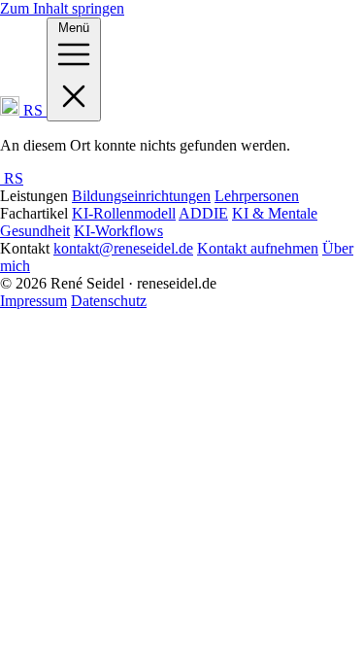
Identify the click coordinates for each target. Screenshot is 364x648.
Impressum (33, 300)
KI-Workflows (118, 230)
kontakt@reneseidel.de (123, 248)
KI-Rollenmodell (124, 213)
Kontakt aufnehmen (257, 248)
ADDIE (203, 213)
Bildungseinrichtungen (141, 196)
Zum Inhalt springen (62, 8)
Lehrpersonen (257, 196)
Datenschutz (109, 300)
